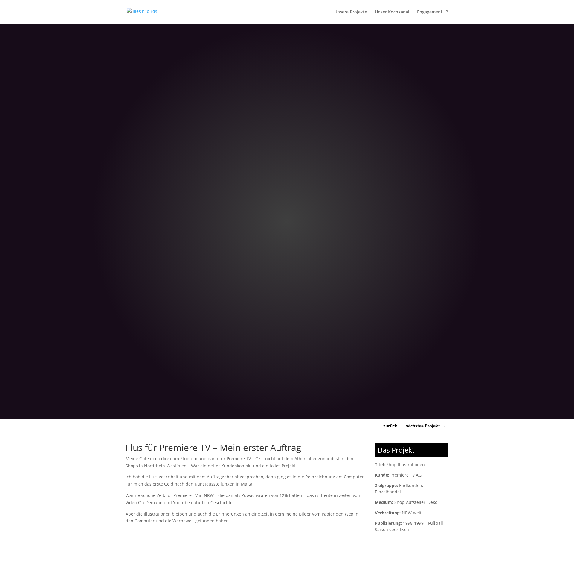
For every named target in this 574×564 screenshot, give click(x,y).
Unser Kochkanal (392, 12)
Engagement (429, 12)
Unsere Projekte (350, 12)
